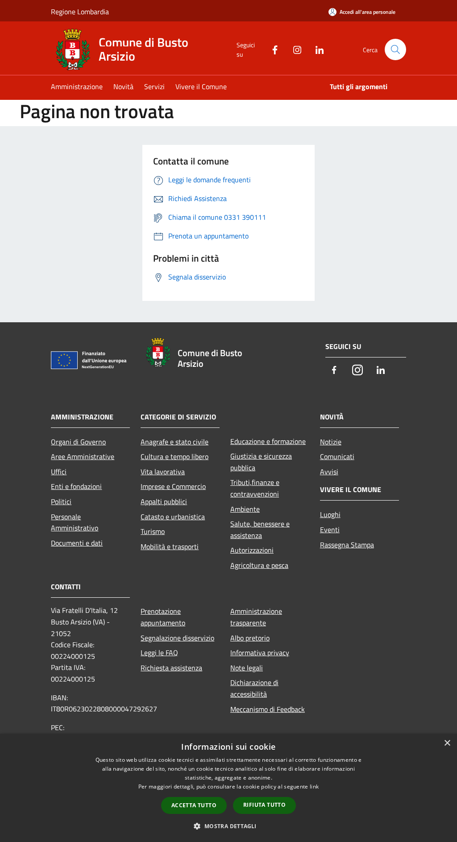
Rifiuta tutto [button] (264, 805)
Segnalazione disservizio (177, 638)
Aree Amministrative (82, 456)
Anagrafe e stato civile (174, 441)
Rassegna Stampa (347, 544)
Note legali (246, 667)
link (314, 786)
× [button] (447, 743)
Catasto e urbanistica (173, 516)
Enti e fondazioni (76, 486)
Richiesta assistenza (171, 667)
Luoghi (330, 514)
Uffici (58, 471)
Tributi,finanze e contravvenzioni (254, 488)
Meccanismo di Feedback (267, 709)
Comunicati (337, 456)
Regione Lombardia (80, 11)
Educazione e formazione (268, 441)
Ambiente (245, 509)
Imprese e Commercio (173, 486)
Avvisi (329, 471)
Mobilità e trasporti (170, 546)
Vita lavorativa (163, 471)
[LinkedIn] (316, 49)
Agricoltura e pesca (259, 565)
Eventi (330, 529)
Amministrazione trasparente (256, 617)
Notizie (330, 441)
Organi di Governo (78, 441)
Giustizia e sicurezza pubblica (261, 462)
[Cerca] (395, 49)
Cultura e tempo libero (174, 456)
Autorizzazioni (252, 550)
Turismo (153, 531)
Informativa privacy (259, 652)
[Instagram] (294, 49)
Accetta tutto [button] (193, 805)
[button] (228, 826)
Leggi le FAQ (159, 652)
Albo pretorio (250, 638)
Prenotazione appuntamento (163, 617)
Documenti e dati (77, 543)
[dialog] (228, 788)
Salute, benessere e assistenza (260, 529)
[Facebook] (271, 49)
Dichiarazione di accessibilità (254, 688)
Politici (61, 501)
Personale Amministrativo (74, 522)
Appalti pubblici (164, 501)
